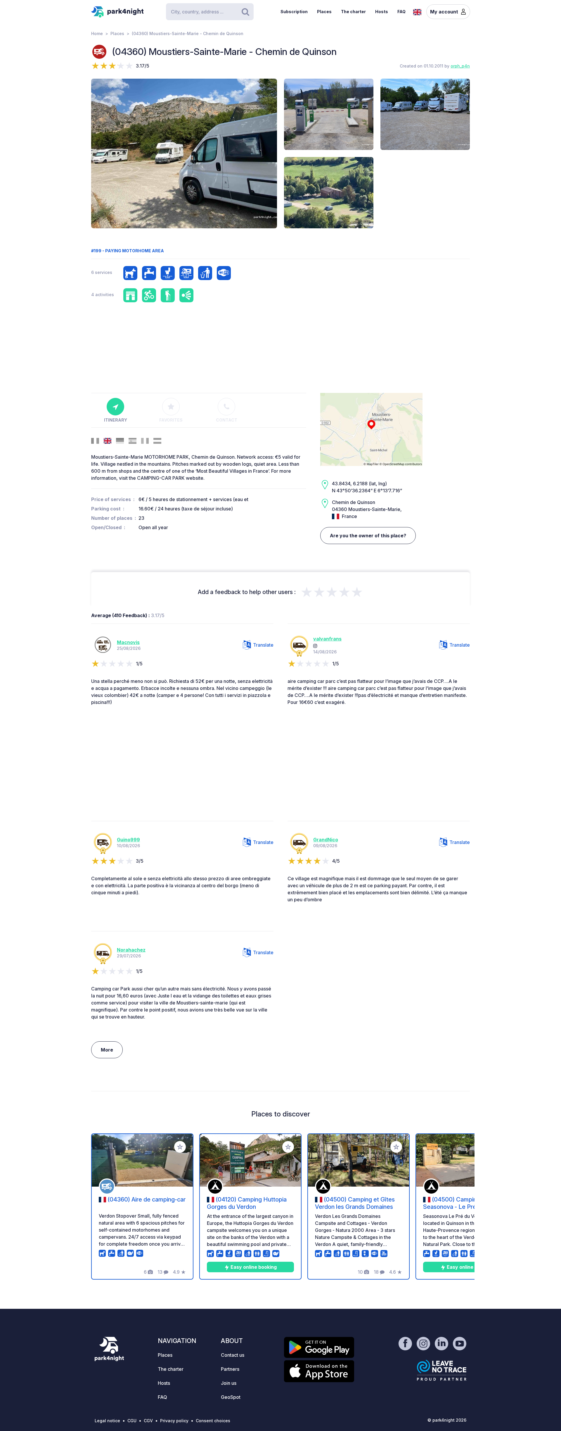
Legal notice (107, 1420)
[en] (417, 11)
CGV (148, 1420)
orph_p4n (460, 65)
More (107, 1050)
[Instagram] (315, 646)
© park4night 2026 (446, 1420)
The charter (353, 11)
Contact (226, 419)
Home (97, 33)
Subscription (294, 11)
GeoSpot (230, 1397)
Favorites (171, 419)
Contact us (232, 1355)
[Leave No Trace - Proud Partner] (442, 1370)
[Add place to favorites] (180, 1147)
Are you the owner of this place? (368, 535)
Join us (228, 1383)
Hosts (381, 11)
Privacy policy (174, 1420)
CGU (131, 1420)
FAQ (401, 11)
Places (324, 11)
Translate (263, 645)
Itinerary (115, 419)
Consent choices (213, 1420)
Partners (230, 1369)
